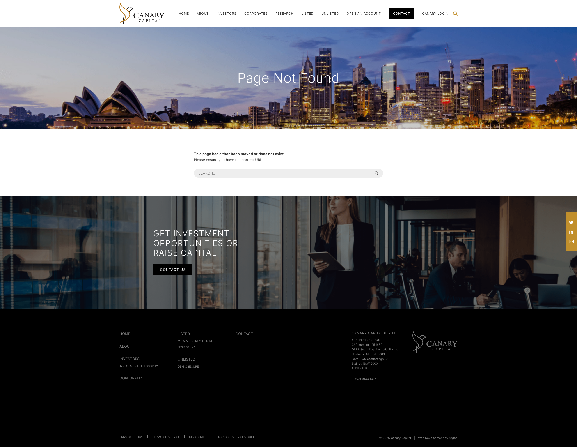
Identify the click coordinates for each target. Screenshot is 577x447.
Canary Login (435, 13)
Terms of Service (166, 437)
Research (284, 13)
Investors (226, 13)
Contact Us (173, 269)
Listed (307, 13)
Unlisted (330, 13)
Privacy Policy (131, 437)
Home (184, 13)
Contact (401, 13)
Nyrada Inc (187, 347)
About (203, 13)
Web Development (431, 438)
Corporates (256, 13)
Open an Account (364, 13)
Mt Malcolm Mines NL (195, 341)
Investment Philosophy (138, 366)
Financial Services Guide (236, 437)
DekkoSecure (188, 366)
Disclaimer (197, 437)
